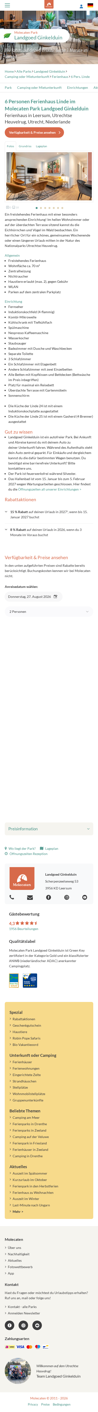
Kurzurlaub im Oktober (30, 1180)
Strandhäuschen (24, 1081)
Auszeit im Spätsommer (30, 1173)
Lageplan (51, 848)
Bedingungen (61, 1404)
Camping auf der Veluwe (31, 1137)
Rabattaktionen (24, 1019)
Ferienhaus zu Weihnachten (33, 1192)
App (11, 1273)
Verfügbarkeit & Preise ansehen (32, 132)
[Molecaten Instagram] (67, 898)
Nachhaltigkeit (18, 1254)
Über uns (14, 1248)
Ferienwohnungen (26, 1068)
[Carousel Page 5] (54, 208)
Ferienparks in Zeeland (29, 1130)
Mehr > (18, 1211)
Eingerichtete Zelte (27, 1075)
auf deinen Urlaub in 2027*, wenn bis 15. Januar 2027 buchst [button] (49, 514)
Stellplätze (20, 1087)
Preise (45, 1404)
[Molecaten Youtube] (85, 898)
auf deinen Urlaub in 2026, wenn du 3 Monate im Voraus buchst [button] (46, 532)
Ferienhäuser (22, 1062)
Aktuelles (15, 1260)
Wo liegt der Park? (22, 848)
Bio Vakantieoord (25, 1045)
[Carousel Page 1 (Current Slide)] (37, 208)
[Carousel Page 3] (45, 208)
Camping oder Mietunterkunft (39, 87)
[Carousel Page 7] (62, 208)
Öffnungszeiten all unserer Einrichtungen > (49, 489)
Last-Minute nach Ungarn (31, 1205)
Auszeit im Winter (26, 1199)
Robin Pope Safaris (26, 1038)
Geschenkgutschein (27, 1025)
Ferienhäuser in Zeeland (30, 1150)
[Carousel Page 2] (41, 208)
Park (8, 87)
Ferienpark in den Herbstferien (35, 1186)
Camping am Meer (26, 1117)
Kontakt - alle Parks (22, 1307)
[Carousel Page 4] (49, 208)
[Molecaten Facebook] (49, 898)
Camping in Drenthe (28, 1156)
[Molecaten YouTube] (37, 1325)
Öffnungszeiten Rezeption (28, 854)
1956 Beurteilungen (23, 929)
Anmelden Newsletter (24, 1313)
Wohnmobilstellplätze (29, 1094)
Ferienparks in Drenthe (30, 1124)
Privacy (33, 1404)
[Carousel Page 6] (58, 208)
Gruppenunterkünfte (28, 1100)
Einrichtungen (77, 87)
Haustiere (20, 1032)
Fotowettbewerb (20, 1267)
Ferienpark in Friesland (30, 1143)
